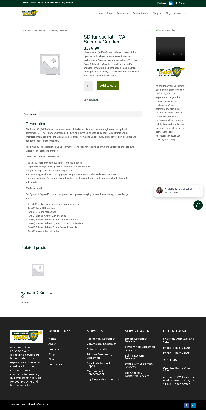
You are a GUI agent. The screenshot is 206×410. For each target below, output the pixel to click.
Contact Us (179, 13)
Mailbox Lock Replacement (95, 372)
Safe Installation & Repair (98, 364)
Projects (53, 349)
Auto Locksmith (97, 349)
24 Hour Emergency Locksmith (99, 355)
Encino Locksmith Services (136, 340)
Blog (168, 13)
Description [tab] (30, 114)
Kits (29, 30)
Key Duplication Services (103, 379)
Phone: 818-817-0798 (177, 353)
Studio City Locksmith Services (139, 365)
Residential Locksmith (101, 338)
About (110, 13)
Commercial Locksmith (101, 344)
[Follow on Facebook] (186, 405)
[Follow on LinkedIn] (193, 405)
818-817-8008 (29, 2)
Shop (155, 13)
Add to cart (108, 85)
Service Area (139, 13)
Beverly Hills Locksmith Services (140, 348)
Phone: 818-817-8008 (177, 347)
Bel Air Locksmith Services (136, 357)
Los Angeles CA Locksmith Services (137, 374)
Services (121, 13)
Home (99, 13)
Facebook (161, 3)
